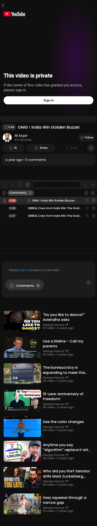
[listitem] (48, 160)
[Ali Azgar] (7, 137)
